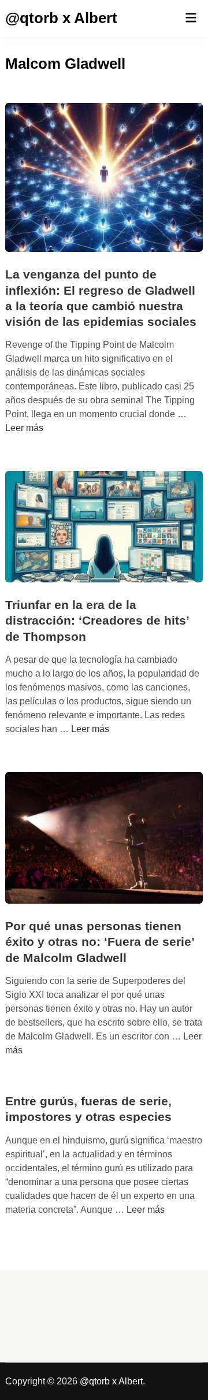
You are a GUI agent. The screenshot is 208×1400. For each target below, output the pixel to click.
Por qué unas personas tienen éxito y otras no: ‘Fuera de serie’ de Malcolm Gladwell (99, 941)
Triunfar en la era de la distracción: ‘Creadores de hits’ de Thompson (97, 620)
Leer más (24, 428)
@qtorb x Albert (61, 18)
